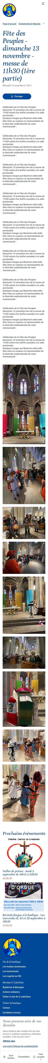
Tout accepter (40, 1057)
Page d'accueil (9, 24)
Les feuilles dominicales (14, 966)
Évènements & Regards (29, 24)
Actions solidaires (11, 992)
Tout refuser (10, 1056)
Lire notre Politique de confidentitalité (20, 1046)
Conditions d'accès (12, 1012)
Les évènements (11, 971)
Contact (6, 1008)
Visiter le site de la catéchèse (17, 996)
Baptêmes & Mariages (13, 987)
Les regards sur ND (12, 976)
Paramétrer (23, 1056)
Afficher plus (9, 1041)
